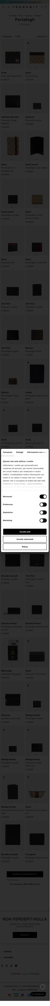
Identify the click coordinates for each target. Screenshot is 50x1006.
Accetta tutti (25, 532)
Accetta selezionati (24, 539)
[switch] (43, 504)
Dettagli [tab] (19, 452)
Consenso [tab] (7, 452)
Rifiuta (25, 547)
